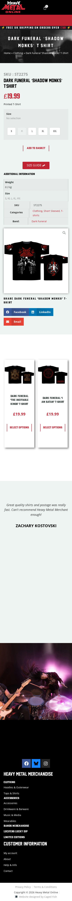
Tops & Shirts (11, 793)
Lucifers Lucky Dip (16, 831)
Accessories (11, 798)
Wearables (10, 821)
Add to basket (36, 148)
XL (43, 131)
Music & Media (12, 815)
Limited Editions (14, 837)
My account (10, 853)
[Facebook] (26, 763)
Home (7, 53)
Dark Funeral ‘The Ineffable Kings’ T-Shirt (19, 400)
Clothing (18, 53)
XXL (55, 131)
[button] (16, 312)
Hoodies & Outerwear (16, 787)
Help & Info (10, 865)
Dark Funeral (39, 221)
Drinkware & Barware (16, 809)
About (7, 859)
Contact (8, 871)
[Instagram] (45, 763)
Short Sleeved (52, 211)
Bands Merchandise (16, 826)
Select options (19, 427)
